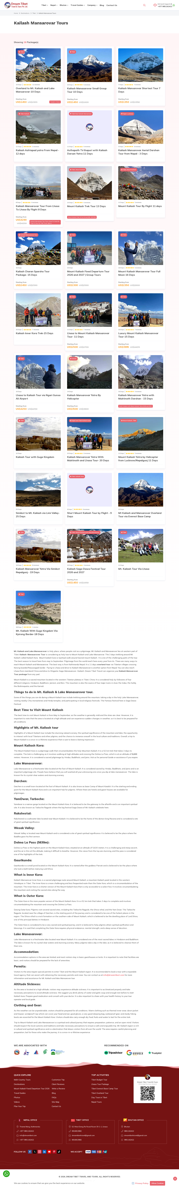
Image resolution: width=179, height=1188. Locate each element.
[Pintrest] (54, 1152)
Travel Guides (20, 1093)
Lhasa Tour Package (100, 1084)
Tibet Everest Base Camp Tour (104, 1088)
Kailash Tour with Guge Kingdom (35, 456)
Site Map (55, 1102)
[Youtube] (49, 1152)
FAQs (54, 1097)
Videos (17, 1102)
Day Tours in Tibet (99, 1097)
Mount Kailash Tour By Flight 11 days (140, 206)
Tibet (34, 13)
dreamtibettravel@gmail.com (83, 1135)
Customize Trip (58, 1080)
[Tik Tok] (59, 1152)
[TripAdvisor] (113, 1053)
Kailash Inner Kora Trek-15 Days (34, 333)
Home (16, 13)
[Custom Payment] (96, 1152)
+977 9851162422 (165, 6)
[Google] (135, 1052)
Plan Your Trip (20, 1106)
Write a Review (58, 1088)
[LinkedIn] (44, 1152)
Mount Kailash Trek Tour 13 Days (86, 206)
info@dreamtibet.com (113, 975)
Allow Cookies (157, 1183)
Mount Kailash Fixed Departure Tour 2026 (31, 1088)
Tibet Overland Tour (99, 1093)
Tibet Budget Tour (99, 1080)
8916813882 (77, 1131)
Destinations (25, 13)
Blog (102, 5)
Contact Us (111, 5)
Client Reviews (58, 1084)
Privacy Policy (141, 1183)
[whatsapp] (6, 1173)
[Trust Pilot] (154, 1052)
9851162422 (129, 1131)
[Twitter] (35, 1152)
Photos (17, 1097)
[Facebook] (30, 1152)
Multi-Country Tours (22, 1080)
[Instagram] (39, 1152)
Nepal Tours (96, 1102)
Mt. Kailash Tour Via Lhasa (133, 568)
